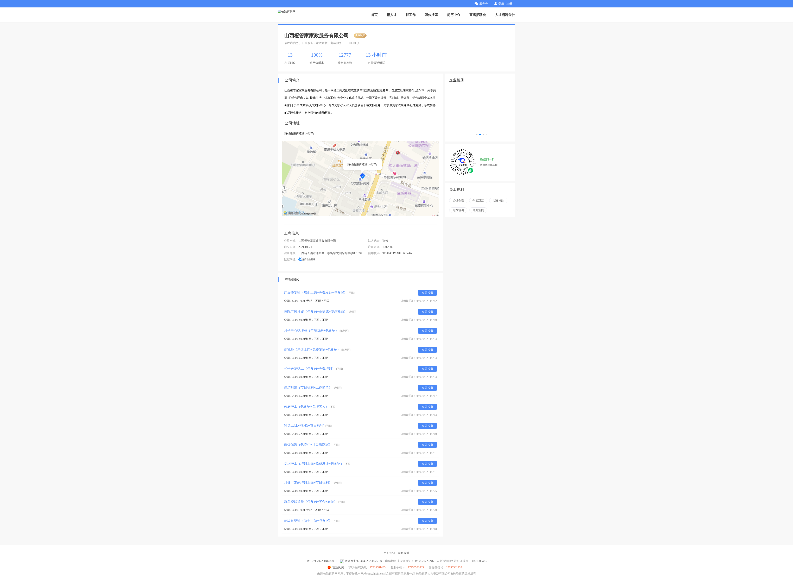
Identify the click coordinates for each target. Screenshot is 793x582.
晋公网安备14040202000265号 (363, 561)
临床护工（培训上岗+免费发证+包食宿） (317, 463)
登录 (501, 3)
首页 (374, 15)
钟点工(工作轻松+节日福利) (308, 425)
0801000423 (479, 561)
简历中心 (453, 15)
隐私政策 (403, 553)
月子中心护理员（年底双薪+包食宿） (316, 330)
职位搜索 (431, 15)
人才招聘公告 (505, 15)
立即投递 (427, 292)
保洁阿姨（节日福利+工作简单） (313, 387)
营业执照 (338, 567)
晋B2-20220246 (424, 561)
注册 (509, 3)
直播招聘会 (477, 15)
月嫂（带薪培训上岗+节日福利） (313, 482)
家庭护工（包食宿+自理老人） (310, 406)
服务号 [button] (483, 3)
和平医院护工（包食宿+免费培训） (313, 368)
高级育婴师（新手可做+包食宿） (312, 520)
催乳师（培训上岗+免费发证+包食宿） (317, 349)
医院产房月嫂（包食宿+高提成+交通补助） (320, 311)
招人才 (392, 15)
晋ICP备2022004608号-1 (322, 561)
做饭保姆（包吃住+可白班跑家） (312, 444)
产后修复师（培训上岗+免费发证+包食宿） (319, 292)
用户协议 (389, 553)
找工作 (411, 15)
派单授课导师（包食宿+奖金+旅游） (314, 501)
